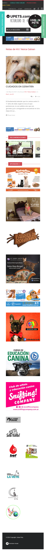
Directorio (6, 5)
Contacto (12, 9)
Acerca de (28, 9)
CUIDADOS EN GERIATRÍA (20, 86)
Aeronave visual (13, 543)
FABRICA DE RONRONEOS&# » (19, 155)
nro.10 (12, 94)
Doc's (7, 94)
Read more (11, 115)
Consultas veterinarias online (2, 24)
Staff (20, 9)
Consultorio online (17, 3)
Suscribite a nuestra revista (44, 26)
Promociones (31, 3)
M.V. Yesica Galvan (30, 92)
